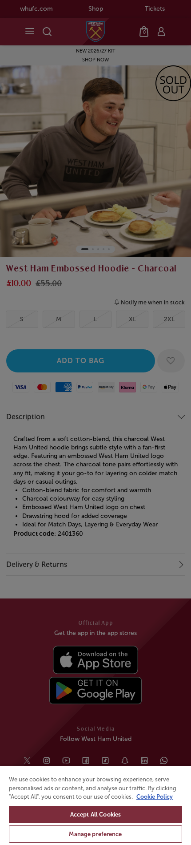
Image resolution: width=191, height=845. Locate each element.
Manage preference (95, 834)
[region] (95, 805)
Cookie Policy (154, 796)
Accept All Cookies (95, 814)
